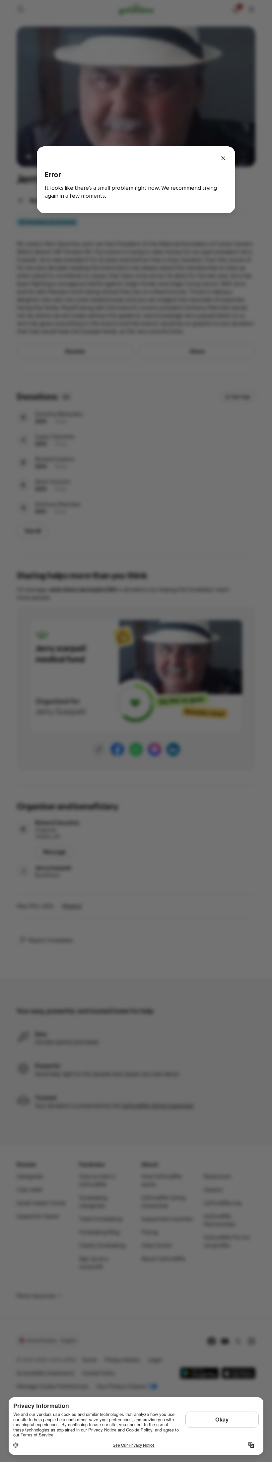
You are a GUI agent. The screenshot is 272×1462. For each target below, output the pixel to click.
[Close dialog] (223, 158)
